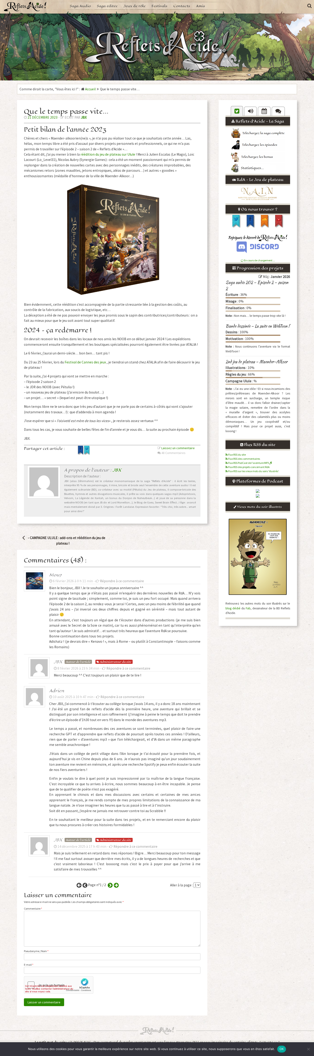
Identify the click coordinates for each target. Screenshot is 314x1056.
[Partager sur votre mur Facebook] (81, 453)
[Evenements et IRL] (264, 111)
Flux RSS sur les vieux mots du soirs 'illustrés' (253, 471)
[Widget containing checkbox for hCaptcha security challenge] (58, 985)
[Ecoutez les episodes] (250, 111)
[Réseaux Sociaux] (237, 111)
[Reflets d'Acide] (25, 6)
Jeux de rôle (134, 6)
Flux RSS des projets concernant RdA (249, 467)
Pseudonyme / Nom (36, 951)
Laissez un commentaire (178, 448)
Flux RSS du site (237, 454)
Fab (248, 608)
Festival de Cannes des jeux (85, 362)
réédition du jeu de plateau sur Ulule (107, 154)
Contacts (181, 6)
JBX (84, 117)
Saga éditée (107, 6)
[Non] (308, 1049)
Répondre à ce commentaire (122, 581)
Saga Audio (80, 6)
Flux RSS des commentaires (244, 458)
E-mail (28, 964)
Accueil (90, 89)
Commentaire (33, 908)
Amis (200, 6)
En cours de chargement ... (259, 260)
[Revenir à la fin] (116, 885)
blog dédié (233, 608)
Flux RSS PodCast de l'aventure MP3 (248, 463)
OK (282, 1049)
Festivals (159, 6)
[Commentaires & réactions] (278, 111)
